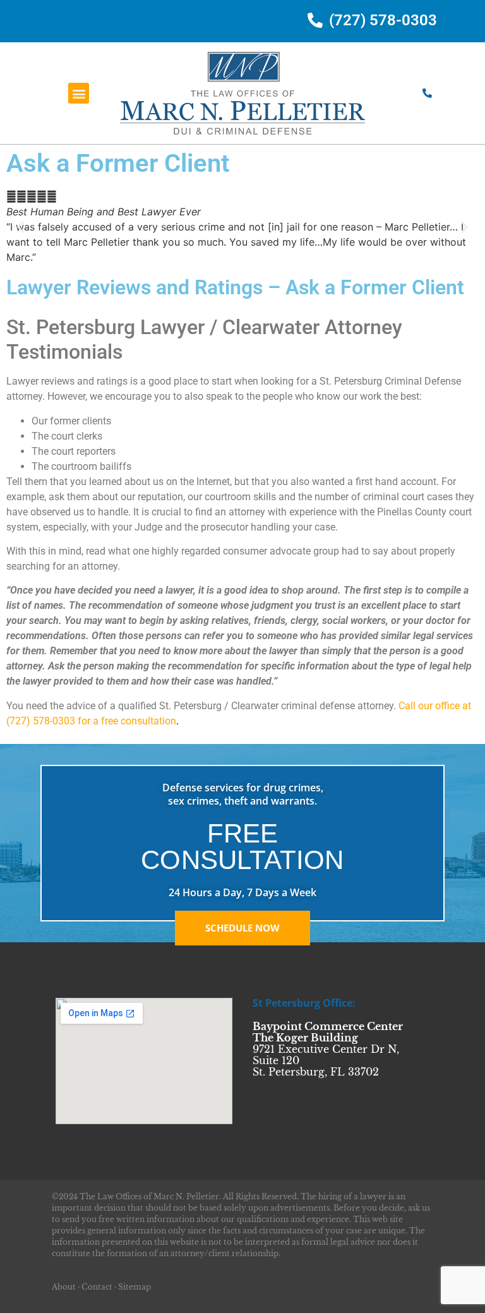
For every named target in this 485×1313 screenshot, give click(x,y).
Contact (96, 1287)
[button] (78, 93)
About (64, 1287)
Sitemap (134, 1287)
